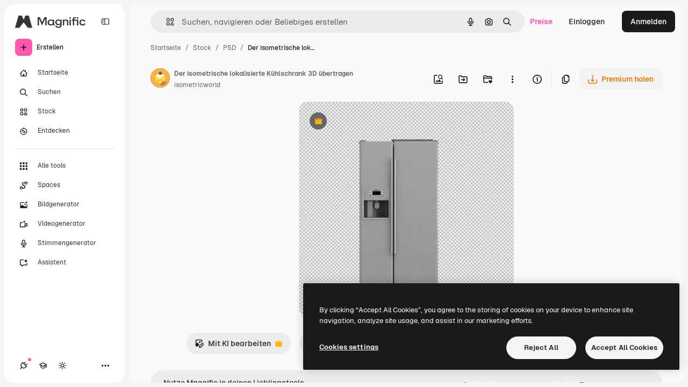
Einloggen (587, 21)
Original (368, 122)
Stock (202, 48)
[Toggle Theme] (62, 365)
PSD (229, 48)
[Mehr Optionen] (512, 79)
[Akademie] (43, 365)
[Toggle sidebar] (105, 21)
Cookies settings (348, 347)
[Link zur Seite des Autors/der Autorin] (160, 79)
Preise (541, 21)
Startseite (165, 48)
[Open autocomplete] (166, 22)
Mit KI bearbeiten (233, 346)
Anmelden (648, 21)
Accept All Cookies (624, 347)
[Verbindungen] (23, 365)
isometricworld (197, 85)
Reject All (541, 347)
